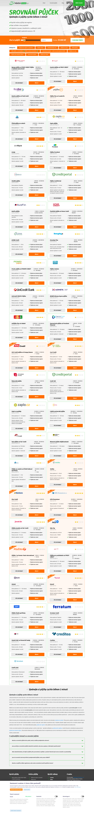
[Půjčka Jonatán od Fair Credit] (18, 522)
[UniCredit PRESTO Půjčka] (24, 290)
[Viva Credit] (18, 493)
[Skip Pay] (55, 522)
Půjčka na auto (64, 47)
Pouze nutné (27, 789)
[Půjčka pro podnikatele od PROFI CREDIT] (56, 549)
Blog (63, 3)
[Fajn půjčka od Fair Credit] (18, 435)
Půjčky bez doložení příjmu (17, 54)
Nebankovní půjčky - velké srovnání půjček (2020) (54, 51)
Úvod (44, 3)
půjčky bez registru (41, 724)
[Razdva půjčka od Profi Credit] (19, 90)
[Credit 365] (62, 375)
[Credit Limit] (18, 661)
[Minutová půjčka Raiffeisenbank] (56, 435)
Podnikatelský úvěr (52, 47)
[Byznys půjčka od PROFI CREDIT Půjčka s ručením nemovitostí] (20, 61)
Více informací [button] (78, 787)
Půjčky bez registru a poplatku (26, 47)
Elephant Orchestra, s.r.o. (78, 777)
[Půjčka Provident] (55, 146)
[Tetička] (56, 462)
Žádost (36, 83)
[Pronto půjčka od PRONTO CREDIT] (17, 262)
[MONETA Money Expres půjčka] (60, 290)
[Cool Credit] (56, 346)
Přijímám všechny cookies (16, 789)
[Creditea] (61, 634)
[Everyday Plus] (58, 234)
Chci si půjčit (14, 40)
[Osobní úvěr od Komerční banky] (16, 634)
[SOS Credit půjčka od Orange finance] (19, 346)
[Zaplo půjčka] (58, 117)
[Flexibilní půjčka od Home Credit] (56, 205)
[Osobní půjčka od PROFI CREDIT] (55, 61)
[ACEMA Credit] (18, 234)
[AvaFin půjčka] (20, 205)
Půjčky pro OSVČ (44, 54)
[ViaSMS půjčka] (18, 174)
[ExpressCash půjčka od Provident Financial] (58, 317)
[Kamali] (57, 578)
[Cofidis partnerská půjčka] (54, 405)
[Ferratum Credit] (61, 606)
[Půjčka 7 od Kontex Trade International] (20, 549)
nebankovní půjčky (59, 720)
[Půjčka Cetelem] (58, 262)
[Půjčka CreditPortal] (62, 174)
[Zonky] (18, 146)
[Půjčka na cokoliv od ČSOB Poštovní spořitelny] (16, 462)
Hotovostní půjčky (32, 54)
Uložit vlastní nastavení (16, 810)
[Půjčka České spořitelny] (16, 606)
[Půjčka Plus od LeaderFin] (58, 90)
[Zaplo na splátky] (22, 405)
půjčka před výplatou (57, 728)
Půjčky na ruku (73, 51)
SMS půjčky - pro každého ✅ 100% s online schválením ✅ (24, 51)
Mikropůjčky (75, 47)
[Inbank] (17, 578)
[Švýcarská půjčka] (19, 375)
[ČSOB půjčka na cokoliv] (17, 117)
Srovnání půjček (53, 3)
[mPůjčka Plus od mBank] (18, 317)
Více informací (19, 83)
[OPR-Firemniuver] (59, 493)
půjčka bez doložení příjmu (15, 730)
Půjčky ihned (40, 47)
